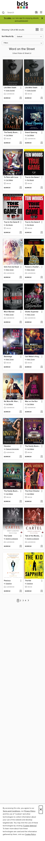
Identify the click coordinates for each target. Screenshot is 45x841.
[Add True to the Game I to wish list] (41, 187)
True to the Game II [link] (32, 222)
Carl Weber (9, 135)
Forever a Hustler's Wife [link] (33, 267)
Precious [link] (7, 581)
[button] (37, 30)
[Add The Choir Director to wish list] (41, 501)
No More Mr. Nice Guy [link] (12, 401)
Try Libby (7, 18)
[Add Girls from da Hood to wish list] (20, 277)
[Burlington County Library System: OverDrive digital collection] (22, 5)
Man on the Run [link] (31, 401)
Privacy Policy (29, 811)
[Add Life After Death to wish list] (20, 98)
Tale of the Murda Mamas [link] (33, 536)
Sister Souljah (10, 90)
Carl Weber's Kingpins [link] (33, 357)
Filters (6, 43)
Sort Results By (8, 36)
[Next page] (28, 600)
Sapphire (9, 584)
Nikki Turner (10, 270)
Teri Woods (30, 180)
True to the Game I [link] (32, 177)
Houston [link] (7, 446)
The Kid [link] (28, 581)
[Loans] (36, 13)
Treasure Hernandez (12, 449)
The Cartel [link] (8, 536)
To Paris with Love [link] (11, 177)
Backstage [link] (8, 357)
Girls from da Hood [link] (11, 267)
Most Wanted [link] (9, 312)
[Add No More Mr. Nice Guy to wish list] (20, 411)
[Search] (3, 12)
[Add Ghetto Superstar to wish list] (41, 322)
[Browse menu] (41, 12)
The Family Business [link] (12, 132)
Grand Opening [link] (31, 132)
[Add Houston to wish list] (20, 456)
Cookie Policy (30, 834)
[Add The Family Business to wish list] (20, 143)
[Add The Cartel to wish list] (20, 546)
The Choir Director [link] (32, 491)
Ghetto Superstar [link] (31, 312)
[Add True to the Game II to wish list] (41, 232)
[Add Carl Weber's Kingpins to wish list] (41, 367)
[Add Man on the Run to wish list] (41, 411)
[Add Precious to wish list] (20, 591)
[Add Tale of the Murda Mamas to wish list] (41, 546)
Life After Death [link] (10, 88)
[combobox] (17, 12)
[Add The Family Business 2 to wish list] (41, 456)
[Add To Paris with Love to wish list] (20, 187)
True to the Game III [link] (11, 222)
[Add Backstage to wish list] (20, 367)
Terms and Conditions (11, 811)
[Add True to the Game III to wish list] (20, 232)
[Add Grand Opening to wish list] (41, 143)
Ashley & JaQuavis (12, 539)
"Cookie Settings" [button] (30, 826)
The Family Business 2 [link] (33, 446)
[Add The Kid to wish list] (41, 591)
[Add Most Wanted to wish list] (20, 322)
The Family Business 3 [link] (12, 491)
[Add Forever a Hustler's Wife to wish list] (41, 277)
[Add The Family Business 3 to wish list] (20, 501)
